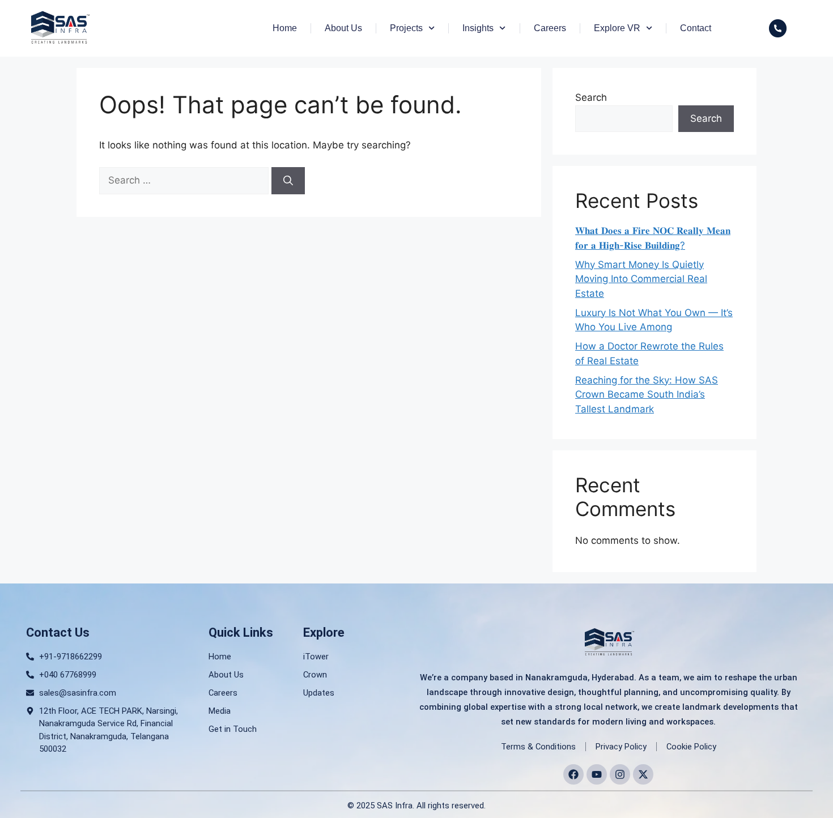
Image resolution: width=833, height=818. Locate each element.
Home (285, 28)
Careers (550, 28)
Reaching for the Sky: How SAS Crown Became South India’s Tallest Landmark (646, 394)
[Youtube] (596, 774)
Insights (478, 28)
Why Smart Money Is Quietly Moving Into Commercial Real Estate (641, 279)
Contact (695, 28)
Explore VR (617, 28)
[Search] (288, 180)
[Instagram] (620, 774)
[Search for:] (185, 180)
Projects (406, 28)
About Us (343, 28)
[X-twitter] (643, 774)
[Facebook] (573, 774)
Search (591, 97)
